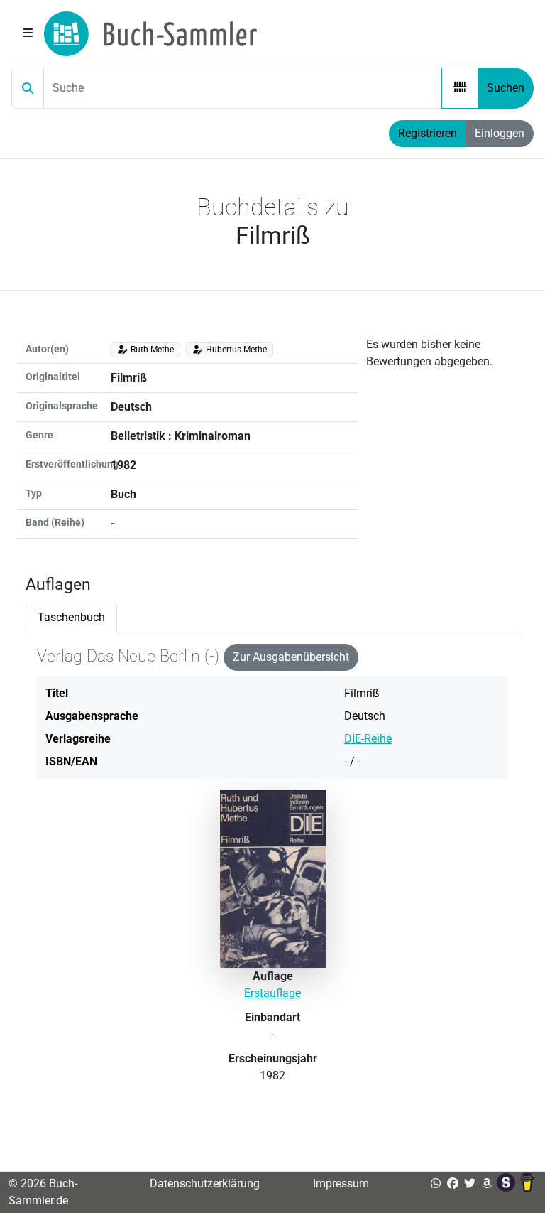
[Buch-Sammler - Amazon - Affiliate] (487, 1183)
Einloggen (499, 133)
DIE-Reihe (368, 738)
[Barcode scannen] (459, 88)
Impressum (341, 1183)
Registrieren (427, 133)
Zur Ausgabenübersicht (291, 657)
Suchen (505, 88)
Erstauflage (272, 993)
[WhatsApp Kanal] (436, 1183)
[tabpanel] (272, 879)
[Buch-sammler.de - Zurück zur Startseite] (150, 33)
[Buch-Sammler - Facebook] (453, 1183)
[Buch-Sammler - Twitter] (470, 1183)
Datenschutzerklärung (205, 1183)
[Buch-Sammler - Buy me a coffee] (527, 1183)
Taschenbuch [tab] (71, 617)
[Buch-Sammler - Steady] (507, 1183)
